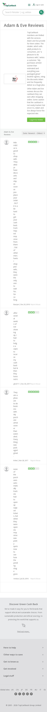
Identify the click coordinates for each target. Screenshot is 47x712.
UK (12, 689)
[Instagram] (27, 694)
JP (22, 689)
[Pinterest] (31, 694)
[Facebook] (15, 694)
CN (17, 689)
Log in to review (36, 119)
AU (36, 689)
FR (31, 689)
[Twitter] (19, 694)
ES (45, 689)
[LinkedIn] (23, 694)
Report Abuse (35, 304)
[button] (29, 4)
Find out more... (23, 631)
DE (26, 689)
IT (40, 689)
